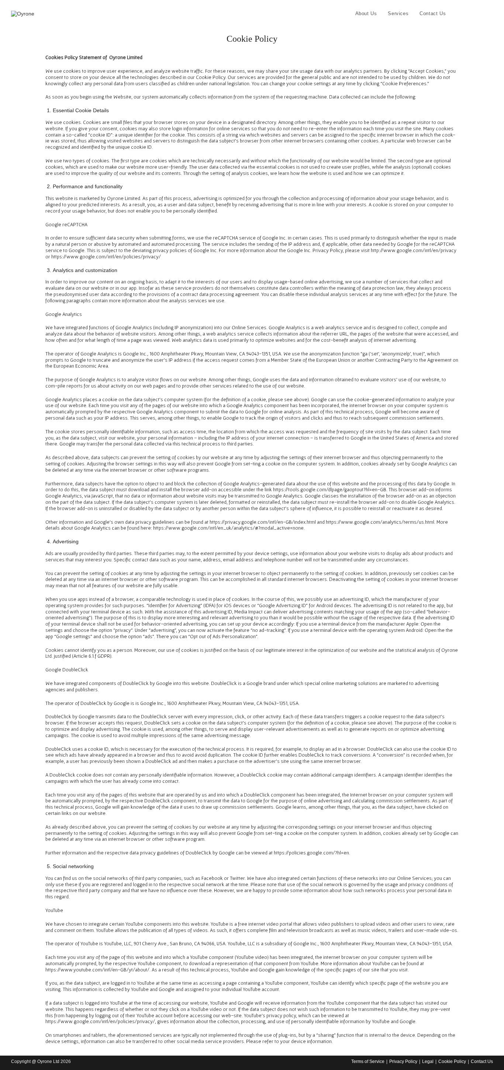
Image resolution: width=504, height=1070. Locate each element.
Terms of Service (367, 1061)
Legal (428, 1061)
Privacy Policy (403, 1061)
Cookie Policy (452, 1061)
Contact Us (482, 1061)
